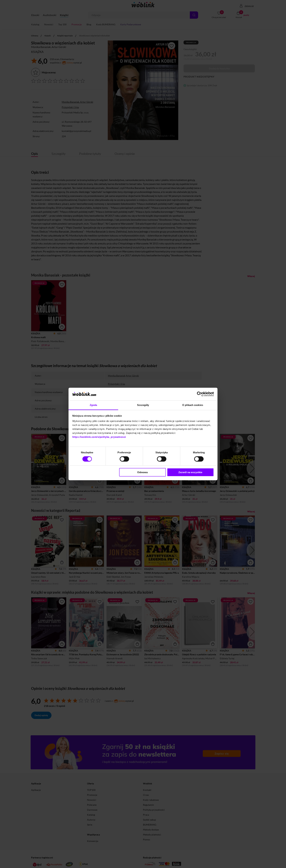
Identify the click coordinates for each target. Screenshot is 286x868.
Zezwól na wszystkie (190, 472)
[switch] (124, 459)
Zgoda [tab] (93, 405)
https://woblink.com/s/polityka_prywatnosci (99, 436)
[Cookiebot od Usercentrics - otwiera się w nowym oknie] (199, 394)
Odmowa (142, 472)
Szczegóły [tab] (143, 405)
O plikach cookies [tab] (192, 405)
